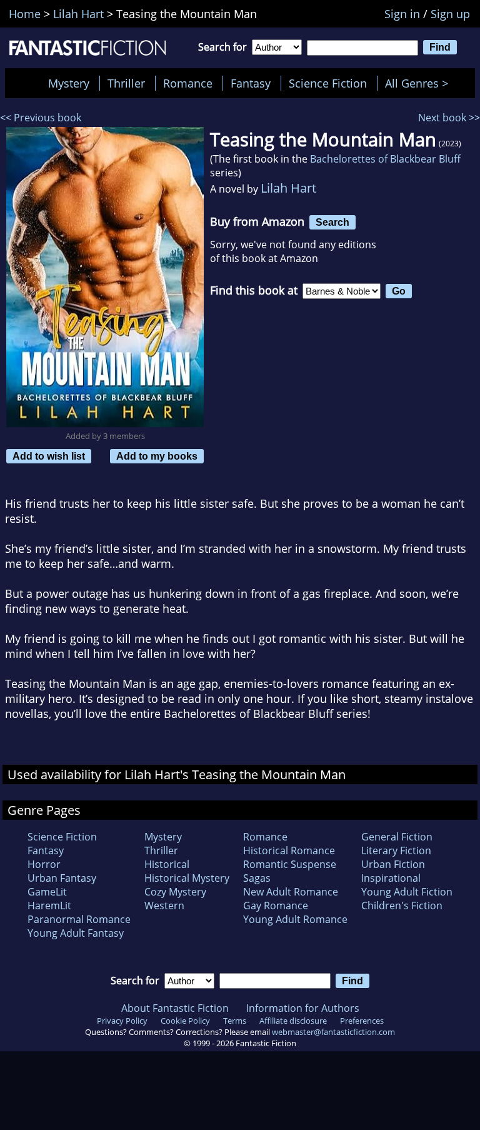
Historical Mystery (186, 878)
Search (332, 222)
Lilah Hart (288, 187)
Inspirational (391, 878)
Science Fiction (328, 83)
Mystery (68, 83)
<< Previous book (40, 117)
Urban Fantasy (62, 878)
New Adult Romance (290, 892)
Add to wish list (48, 456)
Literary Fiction (396, 850)
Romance (187, 83)
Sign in (402, 13)
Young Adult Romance (295, 919)
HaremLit (49, 905)
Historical (166, 864)
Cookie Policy (185, 1020)
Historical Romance (289, 850)
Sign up (450, 13)
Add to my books (157, 456)
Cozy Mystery (175, 892)
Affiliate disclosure (293, 1020)
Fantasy (251, 83)
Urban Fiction (393, 864)
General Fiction (396, 837)
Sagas (257, 878)
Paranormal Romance (79, 919)
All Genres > (419, 83)
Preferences (362, 1020)
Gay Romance (275, 905)
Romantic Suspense (289, 864)
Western (164, 905)
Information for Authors (302, 1008)
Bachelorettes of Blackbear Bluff (385, 159)
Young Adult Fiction (406, 892)
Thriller (126, 83)
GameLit (47, 892)
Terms (234, 1020)
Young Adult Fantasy (76, 933)
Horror (44, 864)
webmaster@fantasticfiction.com (333, 1031)
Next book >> (449, 117)
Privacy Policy (122, 1020)
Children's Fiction (401, 905)
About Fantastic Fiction (175, 1008)
